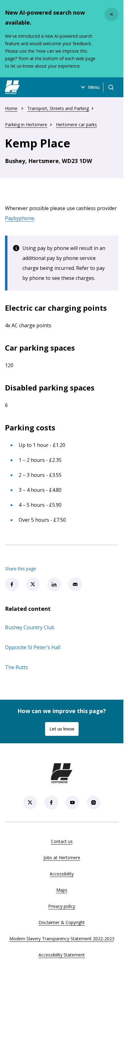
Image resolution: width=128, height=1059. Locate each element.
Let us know (61, 729)
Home (11, 108)
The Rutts (16, 667)
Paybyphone (19, 218)
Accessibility (62, 874)
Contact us (62, 841)
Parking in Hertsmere (26, 124)
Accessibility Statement (62, 955)
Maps (61, 890)
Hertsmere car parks (76, 124)
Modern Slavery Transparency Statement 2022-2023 (61, 939)
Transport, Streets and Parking (58, 108)
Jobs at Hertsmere (61, 857)
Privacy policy (61, 906)
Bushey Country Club (29, 627)
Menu (93, 87)
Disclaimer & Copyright (62, 922)
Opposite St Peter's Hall (32, 647)
